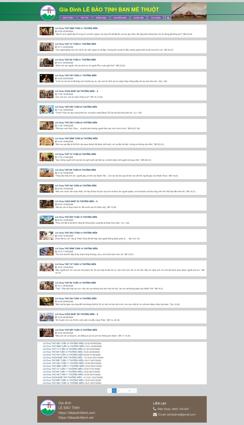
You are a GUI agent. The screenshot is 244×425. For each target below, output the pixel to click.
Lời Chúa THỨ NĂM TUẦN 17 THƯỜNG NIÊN (63, 366)
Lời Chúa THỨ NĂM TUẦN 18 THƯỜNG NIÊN (63, 346)
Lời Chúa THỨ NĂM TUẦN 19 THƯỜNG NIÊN (76, 248)
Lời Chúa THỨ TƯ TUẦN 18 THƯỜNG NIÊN (62, 349)
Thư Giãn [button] (155, 17)
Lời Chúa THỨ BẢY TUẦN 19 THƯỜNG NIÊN (76, 217)
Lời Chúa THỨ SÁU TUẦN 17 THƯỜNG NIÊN (63, 363)
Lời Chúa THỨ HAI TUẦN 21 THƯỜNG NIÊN (75, 75)
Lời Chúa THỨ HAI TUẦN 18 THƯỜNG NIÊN (63, 354)
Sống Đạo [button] (101, 17)
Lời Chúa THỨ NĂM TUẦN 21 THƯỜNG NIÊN (76, 28)
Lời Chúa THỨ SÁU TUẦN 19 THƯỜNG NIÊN (76, 232)
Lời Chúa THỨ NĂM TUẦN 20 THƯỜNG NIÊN (76, 138)
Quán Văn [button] (139, 17)
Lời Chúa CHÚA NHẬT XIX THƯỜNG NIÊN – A (76, 314)
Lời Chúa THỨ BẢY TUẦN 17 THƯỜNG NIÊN (63, 360)
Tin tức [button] (85, 17)
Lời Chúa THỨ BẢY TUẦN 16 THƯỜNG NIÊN (63, 380)
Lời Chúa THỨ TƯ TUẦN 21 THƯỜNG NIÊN (75, 43)
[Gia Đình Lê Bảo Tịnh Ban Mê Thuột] (47, 12)
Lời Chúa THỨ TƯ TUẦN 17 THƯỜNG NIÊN (62, 368)
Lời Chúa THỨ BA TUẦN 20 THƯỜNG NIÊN (75, 169)
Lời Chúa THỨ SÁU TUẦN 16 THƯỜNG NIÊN (63, 383)
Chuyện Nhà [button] (120, 17)
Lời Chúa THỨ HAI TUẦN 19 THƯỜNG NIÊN (75, 298)
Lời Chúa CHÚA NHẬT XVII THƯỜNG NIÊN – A (64, 377)
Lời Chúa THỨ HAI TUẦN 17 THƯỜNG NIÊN (63, 374)
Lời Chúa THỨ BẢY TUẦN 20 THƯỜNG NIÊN (76, 106)
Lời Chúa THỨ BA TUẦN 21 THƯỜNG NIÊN (75, 59)
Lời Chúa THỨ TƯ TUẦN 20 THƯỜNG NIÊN (75, 154)
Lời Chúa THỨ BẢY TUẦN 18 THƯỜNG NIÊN (76, 329)
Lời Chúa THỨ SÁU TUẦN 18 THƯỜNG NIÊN (63, 343)
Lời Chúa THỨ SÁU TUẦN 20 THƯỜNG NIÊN (76, 122)
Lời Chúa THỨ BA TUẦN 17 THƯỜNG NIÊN (62, 371)
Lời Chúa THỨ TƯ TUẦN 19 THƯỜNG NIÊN (75, 264)
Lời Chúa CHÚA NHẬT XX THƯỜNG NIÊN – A (76, 201)
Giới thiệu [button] (68, 17)
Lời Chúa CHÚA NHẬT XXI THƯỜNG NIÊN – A (76, 91)
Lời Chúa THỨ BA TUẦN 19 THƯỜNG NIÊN (75, 282)
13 (129, 390)
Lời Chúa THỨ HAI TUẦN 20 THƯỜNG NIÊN (75, 185)
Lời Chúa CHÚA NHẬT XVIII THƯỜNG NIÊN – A (64, 357)
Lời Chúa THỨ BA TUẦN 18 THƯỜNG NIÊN (62, 351)
